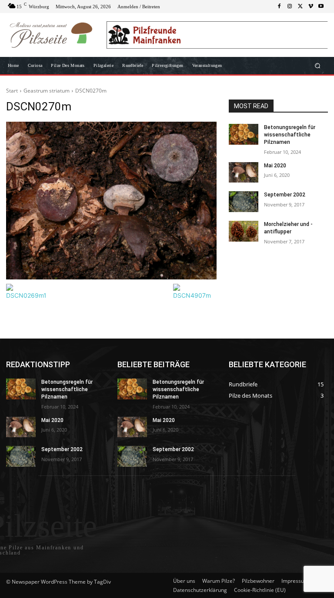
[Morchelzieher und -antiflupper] (243, 231)
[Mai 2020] (243, 172)
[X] (300, 6)
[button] (317, 65)
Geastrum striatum (46, 90)
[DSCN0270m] (111, 200)
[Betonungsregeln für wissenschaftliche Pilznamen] (243, 134)
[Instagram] (289, 6)
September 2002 (284, 195)
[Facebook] (279, 6)
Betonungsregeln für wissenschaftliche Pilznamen (289, 134)
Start (12, 90)
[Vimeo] (310, 6)
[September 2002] (243, 201)
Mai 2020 (275, 166)
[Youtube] (321, 6)
